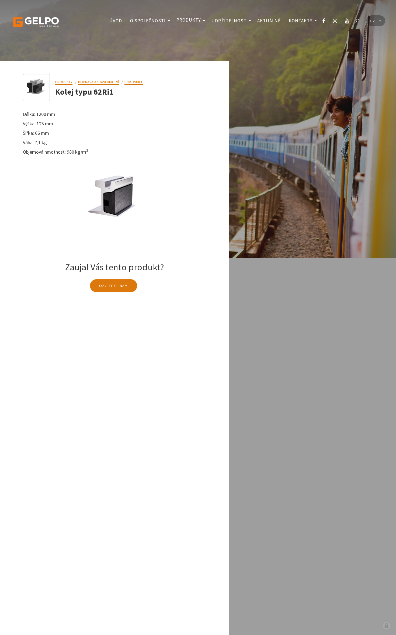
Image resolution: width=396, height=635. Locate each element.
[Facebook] (323, 21)
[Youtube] (347, 21)
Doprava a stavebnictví (98, 82)
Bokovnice (133, 82)
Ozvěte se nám (113, 285)
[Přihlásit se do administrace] (387, 626)
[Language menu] (375, 21)
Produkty (63, 82)
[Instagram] (335, 21)
